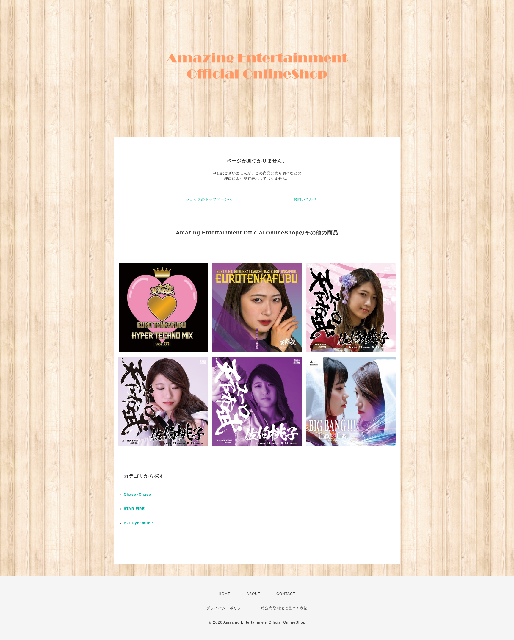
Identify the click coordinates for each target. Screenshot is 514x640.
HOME (225, 594)
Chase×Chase (137, 494)
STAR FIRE (134, 509)
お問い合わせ (305, 199)
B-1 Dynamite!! (138, 523)
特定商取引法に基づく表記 (284, 608)
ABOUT (253, 594)
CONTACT (285, 594)
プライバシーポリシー (225, 608)
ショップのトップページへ (209, 199)
